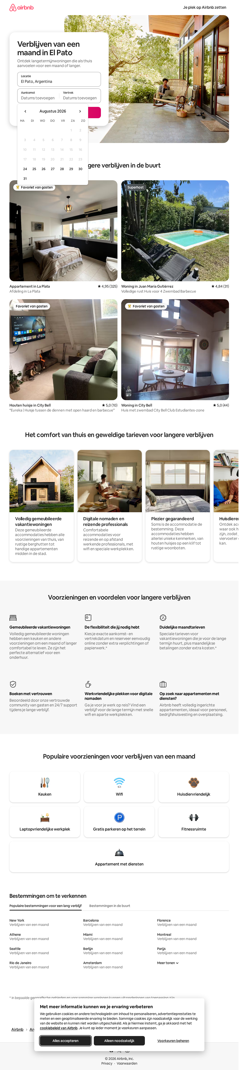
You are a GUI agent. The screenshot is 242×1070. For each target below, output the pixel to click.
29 (71, 169)
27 (53, 169)
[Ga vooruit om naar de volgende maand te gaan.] (79, 111)
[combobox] (59, 81)
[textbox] (38, 98)
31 (25, 178)
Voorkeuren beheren (173, 1041)
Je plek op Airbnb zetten (204, 7)
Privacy (106, 1063)
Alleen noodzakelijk (119, 1041)
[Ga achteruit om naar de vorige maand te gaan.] (25, 111)
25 (34, 169)
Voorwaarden (127, 1063)
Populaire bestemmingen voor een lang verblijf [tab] (45, 906)
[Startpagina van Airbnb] (21, 7)
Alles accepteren (65, 1041)
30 (80, 169)
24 (25, 169)
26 (43, 169)
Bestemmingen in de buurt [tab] (109, 906)
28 (62, 169)
